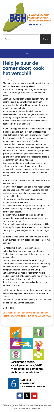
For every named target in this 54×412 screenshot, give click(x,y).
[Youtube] (34, 396)
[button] (27, 52)
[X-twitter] (27, 396)
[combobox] (21, 39)
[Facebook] (20, 396)
